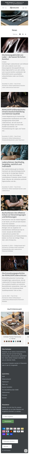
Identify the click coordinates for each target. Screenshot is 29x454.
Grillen (10, 85)
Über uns (5, 384)
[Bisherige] (3, 3)
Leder (3, 87)
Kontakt (4, 398)
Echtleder (11, 247)
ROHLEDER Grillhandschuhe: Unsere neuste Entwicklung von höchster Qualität (14, 112)
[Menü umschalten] (3, 7)
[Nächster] (26, 3)
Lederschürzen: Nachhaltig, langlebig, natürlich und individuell (13, 164)
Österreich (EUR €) (9, 441)
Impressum (5, 382)
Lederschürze (9, 87)
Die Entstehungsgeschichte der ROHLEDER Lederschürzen (14, 274)
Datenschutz (6, 392)
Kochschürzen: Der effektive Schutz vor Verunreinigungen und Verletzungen (14, 215)
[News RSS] (25, 34)
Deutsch (5, 446)
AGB (3, 376)
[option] (14, 17)
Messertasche (14, 299)
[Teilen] (20, 34)
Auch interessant (14, 309)
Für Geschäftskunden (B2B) (10, 390)
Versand (4, 395)
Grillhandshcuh (16, 85)
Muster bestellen (7, 387)
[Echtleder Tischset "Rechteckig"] (12, 323)
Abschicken (7, 421)
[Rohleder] (14, 8)
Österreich (16, 87)
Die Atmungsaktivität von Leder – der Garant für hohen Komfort (14, 57)
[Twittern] (22, 34)
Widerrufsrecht (6, 379)
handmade (15, 188)
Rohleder (10, 251)
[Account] (22, 7)
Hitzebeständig (6, 140)
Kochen (23, 85)
